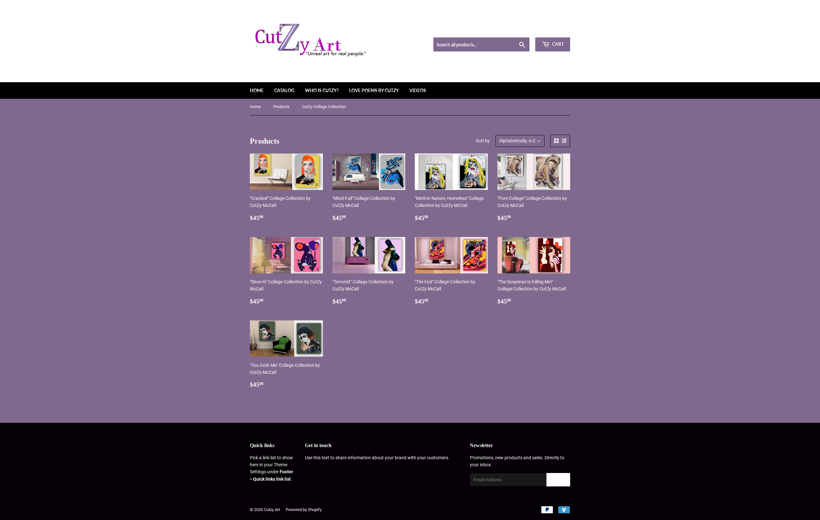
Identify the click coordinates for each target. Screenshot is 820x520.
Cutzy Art (272, 509)
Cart (557, 44)
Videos (417, 90)
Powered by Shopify (304, 509)
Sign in (524, 34)
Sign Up (558, 479)
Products (281, 106)
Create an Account (554, 34)
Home (257, 90)
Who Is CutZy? (322, 90)
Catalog (284, 90)
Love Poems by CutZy (374, 90)
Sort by (483, 140)
